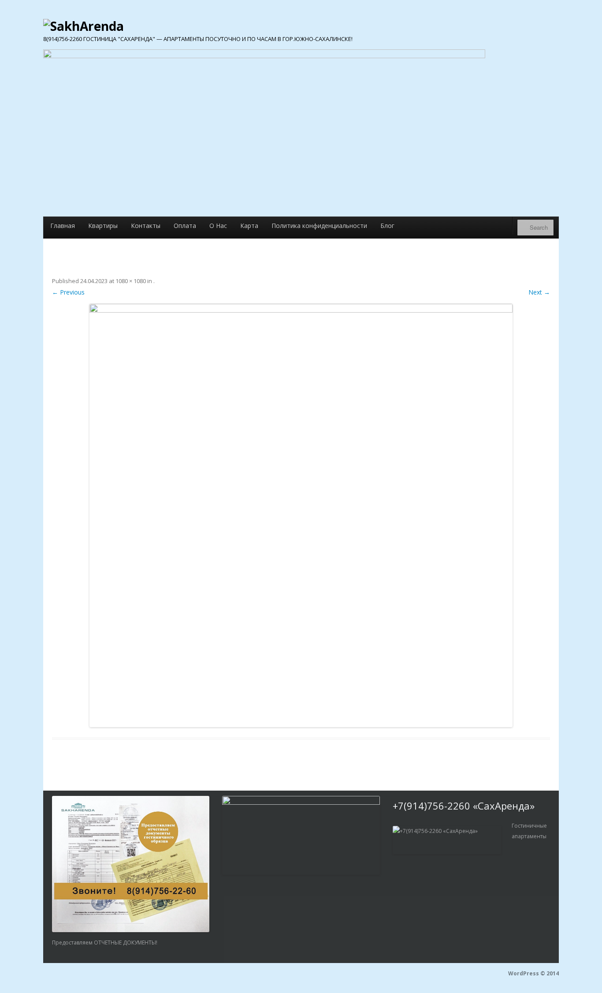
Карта (249, 225)
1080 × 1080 (130, 281)
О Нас (218, 225)
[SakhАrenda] (83, 24)
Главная (62, 225)
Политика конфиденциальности (319, 225)
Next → (539, 292)
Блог (387, 225)
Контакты (145, 225)
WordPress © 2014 (533, 973)
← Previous (68, 292)
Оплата (185, 225)
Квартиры (103, 225)
